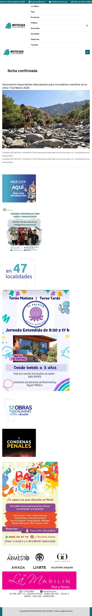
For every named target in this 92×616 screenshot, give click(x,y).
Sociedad (35, 34)
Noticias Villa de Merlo (83, 2)
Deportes (35, 39)
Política (34, 23)
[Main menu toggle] (87, 52)
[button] (87, 25)
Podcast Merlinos (38, 2)
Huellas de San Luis (59, 2)
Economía (35, 28)
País (33, 12)
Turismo (34, 45)
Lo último (35, 6)
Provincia (35, 17)
